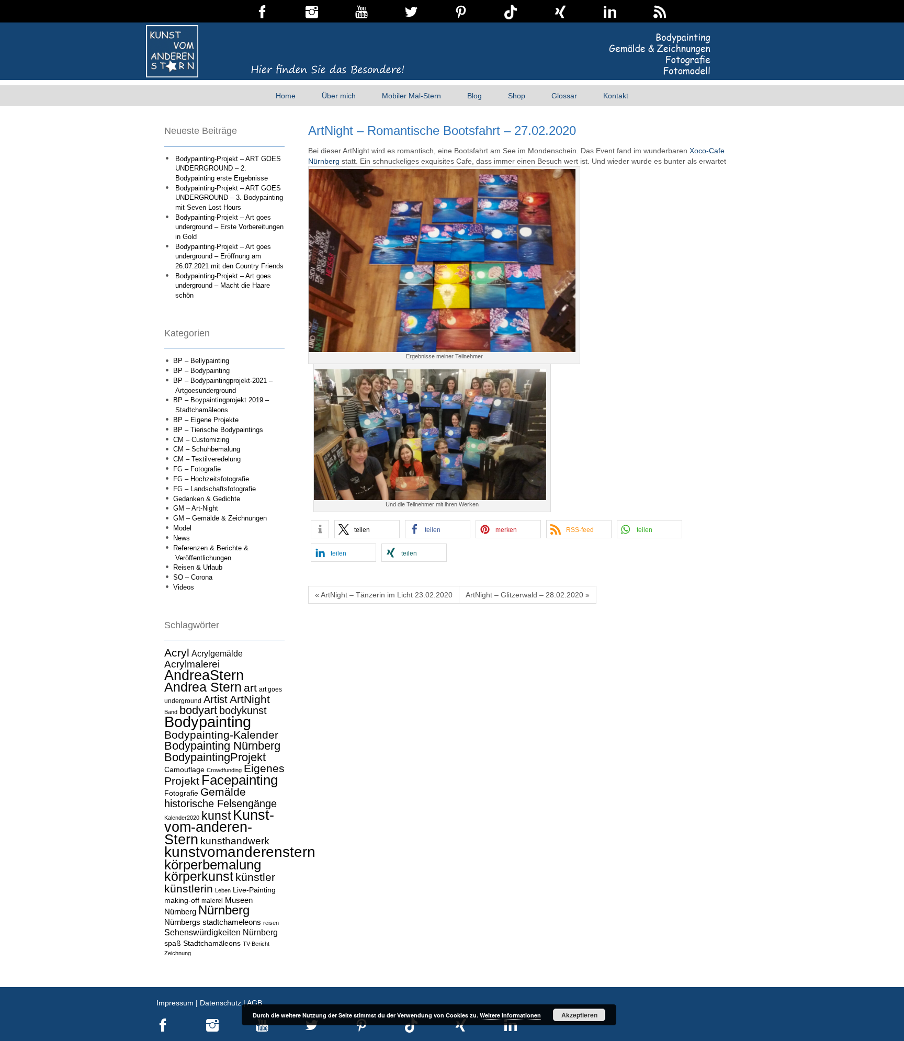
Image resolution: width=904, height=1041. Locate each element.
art (250, 688)
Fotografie (181, 793)
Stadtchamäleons (212, 943)
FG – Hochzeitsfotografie (211, 479)
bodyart (198, 710)
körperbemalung (212, 864)
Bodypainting (207, 721)
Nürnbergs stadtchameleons (212, 922)
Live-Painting (254, 890)
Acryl (176, 653)
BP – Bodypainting (201, 371)
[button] (320, 529)
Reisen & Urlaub (197, 567)
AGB (254, 1003)
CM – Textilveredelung (207, 459)
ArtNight (250, 699)
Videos (183, 587)
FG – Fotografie (197, 469)
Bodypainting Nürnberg (222, 745)
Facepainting (239, 780)
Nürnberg (224, 910)
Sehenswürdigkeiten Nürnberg (221, 932)
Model (182, 528)
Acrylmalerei (192, 664)
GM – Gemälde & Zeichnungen (220, 518)
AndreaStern (204, 675)
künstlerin (188, 888)
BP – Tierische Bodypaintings (218, 430)
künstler (255, 877)
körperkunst (198, 876)
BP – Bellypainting (201, 361)
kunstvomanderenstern (239, 851)
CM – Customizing (201, 440)
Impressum (175, 1003)
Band (170, 712)
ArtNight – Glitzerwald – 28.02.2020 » (528, 595)
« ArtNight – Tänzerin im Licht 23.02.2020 (384, 595)
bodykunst (243, 710)
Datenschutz (220, 1003)
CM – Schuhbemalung (206, 449)
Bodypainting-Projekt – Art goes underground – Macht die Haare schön (223, 285)
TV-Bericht (256, 944)
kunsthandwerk (234, 840)
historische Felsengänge (220, 803)
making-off (181, 900)
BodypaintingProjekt (215, 757)
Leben (223, 890)
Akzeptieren (579, 1015)
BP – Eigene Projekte (206, 420)
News (181, 538)
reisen (271, 923)
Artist (216, 699)
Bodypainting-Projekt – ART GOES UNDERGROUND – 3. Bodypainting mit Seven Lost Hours (229, 197)
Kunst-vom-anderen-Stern (219, 827)
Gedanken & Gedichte (206, 499)
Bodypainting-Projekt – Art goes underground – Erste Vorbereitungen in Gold (229, 227)
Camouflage (184, 769)
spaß (172, 943)
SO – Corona (192, 577)
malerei (212, 900)
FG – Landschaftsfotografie (214, 489)
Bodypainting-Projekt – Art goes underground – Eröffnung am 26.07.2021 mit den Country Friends (229, 256)
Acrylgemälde (217, 653)
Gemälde (223, 792)
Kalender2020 (181, 817)
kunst (216, 815)
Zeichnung (177, 953)
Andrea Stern (203, 687)
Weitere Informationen (510, 1015)
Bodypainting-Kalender (221, 735)
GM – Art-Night (195, 508)
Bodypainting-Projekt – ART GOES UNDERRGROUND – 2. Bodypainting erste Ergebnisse (228, 168)
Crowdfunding (224, 770)
